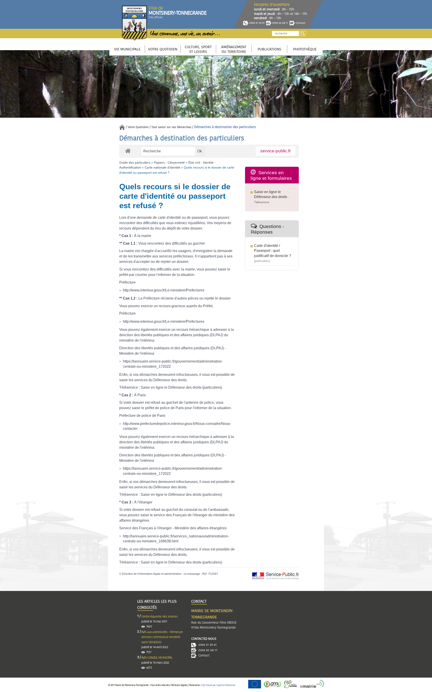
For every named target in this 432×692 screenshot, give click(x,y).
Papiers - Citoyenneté (169, 162)
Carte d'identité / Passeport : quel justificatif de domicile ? (272, 251)
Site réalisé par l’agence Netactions (218, 685)
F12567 (213, 573)
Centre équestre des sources (159, 616)
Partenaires (194, 685)
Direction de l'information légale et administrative (151, 573)
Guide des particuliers (134, 162)
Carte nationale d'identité (162, 167)
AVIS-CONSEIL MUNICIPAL (157, 657)
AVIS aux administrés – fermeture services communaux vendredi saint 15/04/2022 (162, 637)
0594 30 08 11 (280, 23)
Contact (300, 23)
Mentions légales (179, 685)
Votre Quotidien (138, 127)
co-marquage (192, 573)
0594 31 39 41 (257, 23)
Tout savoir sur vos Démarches (171, 127)
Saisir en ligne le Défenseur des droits (171, 387)
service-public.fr (275, 151)
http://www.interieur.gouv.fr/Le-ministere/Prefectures (163, 290)
